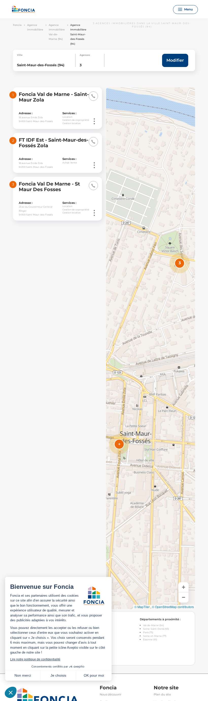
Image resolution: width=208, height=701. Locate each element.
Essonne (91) (150, 639)
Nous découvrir (110, 694)
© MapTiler (142, 607)
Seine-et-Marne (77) (154, 636)
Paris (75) (148, 632)
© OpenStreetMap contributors (173, 607)
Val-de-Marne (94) (153, 625)
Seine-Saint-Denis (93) (156, 628)
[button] (179, 263)
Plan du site (162, 694)
